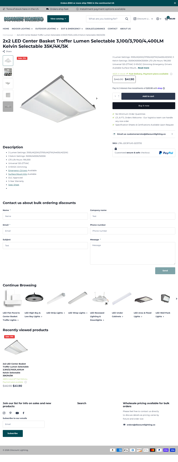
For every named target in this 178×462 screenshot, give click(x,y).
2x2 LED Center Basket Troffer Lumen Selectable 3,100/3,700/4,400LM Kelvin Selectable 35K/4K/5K (16, 370)
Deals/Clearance (95, 28)
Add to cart (148, 96)
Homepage (8, 35)
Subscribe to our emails (15, 418)
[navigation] (8, 60)
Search (81, 403)
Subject (7, 239)
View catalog (57, 18)
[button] (119, 93)
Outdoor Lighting (45, 28)
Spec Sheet (13, 184)
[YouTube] (17, 413)
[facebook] (23, 413)
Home (6, 28)
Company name (98, 210)
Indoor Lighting (21, 28)
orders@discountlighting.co (141, 425)
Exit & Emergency (71, 28)
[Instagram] (4, 413)
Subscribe (13, 433)
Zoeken (127, 18)
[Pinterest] (10, 413)
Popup (171, 73)
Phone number (98, 225)
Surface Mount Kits (17, 174)
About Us (125, 28)
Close (175, 3)
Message (95, 239)
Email (6, 225)
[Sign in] (158, 19)
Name (7, 210)
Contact (112, 28)
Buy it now (144, 105)
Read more (143, 67)
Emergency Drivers (17, 170)
